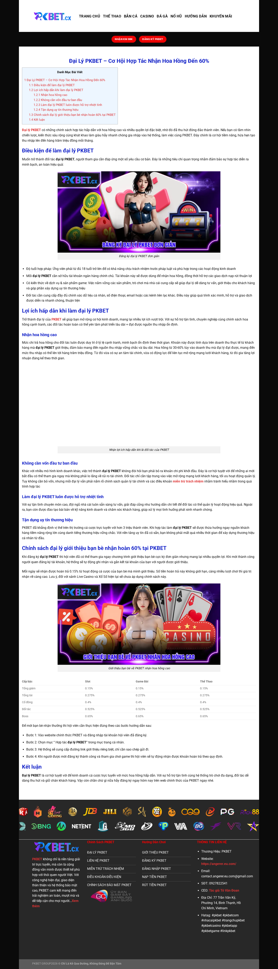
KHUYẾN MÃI (221, 16)
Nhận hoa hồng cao (50, 95)
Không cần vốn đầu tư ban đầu (58, 100)
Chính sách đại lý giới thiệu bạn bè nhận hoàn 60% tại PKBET (72, 115)
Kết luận (37, 120)
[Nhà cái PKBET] (52, 16)
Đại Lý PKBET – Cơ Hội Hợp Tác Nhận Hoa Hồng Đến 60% (64, 80)
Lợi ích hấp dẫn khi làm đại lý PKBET (56, 90)
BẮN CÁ (130, 16)
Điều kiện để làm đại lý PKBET (52, 85)
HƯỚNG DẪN (196, 16)
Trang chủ (89, 16)
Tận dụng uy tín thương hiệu (56, 110)
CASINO (147, 16)
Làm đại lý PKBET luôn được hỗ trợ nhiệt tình (68, 105)
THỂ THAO (112, 16)
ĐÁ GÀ (162, 16)
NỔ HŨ (176, 16)
